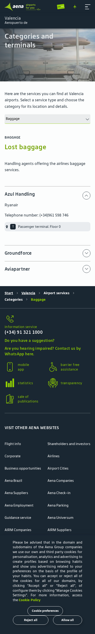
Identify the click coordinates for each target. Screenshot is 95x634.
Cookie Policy (30, 600)
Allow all (67, 620)
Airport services (56, 293)
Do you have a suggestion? (30, 340)
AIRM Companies (18, 530)
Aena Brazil (13, 480)
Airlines (53, 456)
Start (9, 293)
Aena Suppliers (16, 493)
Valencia (28, 293)
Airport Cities (58, 468)
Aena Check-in (59, 493)
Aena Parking (58, 505)
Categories (14, 299)
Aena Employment (19, 505)
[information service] (47, 319)
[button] (87, 6)
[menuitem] (47, 54)
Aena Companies (61, 480)
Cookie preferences (45, 611)
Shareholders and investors (69, 444)
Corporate (13, 456)
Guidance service (18, 517)
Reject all (30, 620)
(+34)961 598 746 (53, 215)
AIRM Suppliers (59, 530)
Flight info (13, 444)
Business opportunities (23, 468)
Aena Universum (60, 517)
